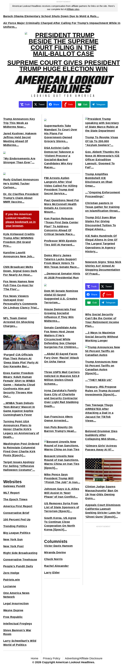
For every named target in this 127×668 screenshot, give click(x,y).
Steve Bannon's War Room (17, 632)
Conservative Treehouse (20, 559)
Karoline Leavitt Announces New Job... (19, 254)
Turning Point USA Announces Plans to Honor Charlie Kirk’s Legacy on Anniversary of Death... (21, 429)
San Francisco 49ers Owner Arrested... (58, 418)
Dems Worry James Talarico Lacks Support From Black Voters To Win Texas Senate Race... (61, 261)
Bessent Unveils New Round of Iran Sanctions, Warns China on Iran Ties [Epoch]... (61, 462)
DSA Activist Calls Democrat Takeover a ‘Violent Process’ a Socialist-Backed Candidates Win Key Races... (59, 157)
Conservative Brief (16, 512)
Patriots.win (11, 579)
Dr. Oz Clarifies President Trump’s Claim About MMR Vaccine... (21, 198)
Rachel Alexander (56, 565)
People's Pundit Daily (18, 566)
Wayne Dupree (13, 610)
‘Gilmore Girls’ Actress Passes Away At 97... (101, 447)
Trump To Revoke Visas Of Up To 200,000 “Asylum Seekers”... (101, 141)
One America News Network (16, 594)
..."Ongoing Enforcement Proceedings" (102, 194)
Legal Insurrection (16, 603)
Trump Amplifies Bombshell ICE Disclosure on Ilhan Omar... (98, 180)
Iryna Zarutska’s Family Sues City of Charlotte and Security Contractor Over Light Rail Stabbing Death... (61, 398)
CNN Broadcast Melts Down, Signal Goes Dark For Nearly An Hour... (20, 270)
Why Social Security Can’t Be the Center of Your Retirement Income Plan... (102, 320)
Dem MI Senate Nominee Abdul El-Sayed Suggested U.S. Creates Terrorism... (61, 296)
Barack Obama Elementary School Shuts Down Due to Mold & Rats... (51, 16)
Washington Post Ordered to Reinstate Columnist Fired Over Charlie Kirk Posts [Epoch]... (21, 449)
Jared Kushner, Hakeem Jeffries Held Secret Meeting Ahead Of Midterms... (20, 139)
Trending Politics (15, 526)
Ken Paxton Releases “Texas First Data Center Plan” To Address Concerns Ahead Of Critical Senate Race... (61, 226)
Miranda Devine (55, 552)
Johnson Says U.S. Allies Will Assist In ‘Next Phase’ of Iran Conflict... (61, 492)
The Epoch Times (15, 499)
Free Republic (13, 617)
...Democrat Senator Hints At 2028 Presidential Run (62, 275)
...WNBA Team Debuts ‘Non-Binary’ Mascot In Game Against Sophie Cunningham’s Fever (19, 409)
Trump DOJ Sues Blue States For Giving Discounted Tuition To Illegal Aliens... (100, 223)
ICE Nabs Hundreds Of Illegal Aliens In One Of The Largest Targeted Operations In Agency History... (101, 243)
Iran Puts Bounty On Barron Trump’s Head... (60, 429)
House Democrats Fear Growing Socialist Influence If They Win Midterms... (60, 315)
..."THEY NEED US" (98, 380)
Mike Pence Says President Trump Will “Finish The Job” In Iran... (62, 478)
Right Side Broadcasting (20, 552)
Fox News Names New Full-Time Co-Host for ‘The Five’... (18, 285)
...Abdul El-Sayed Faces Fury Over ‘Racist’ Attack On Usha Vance (61, 357)
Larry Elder (52, 572)
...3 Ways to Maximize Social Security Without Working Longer (101, 336)
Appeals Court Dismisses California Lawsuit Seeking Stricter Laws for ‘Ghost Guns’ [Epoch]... (103, 510)
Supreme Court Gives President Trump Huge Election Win (63, 66)
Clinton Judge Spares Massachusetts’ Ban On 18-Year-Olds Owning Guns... (101, 492)
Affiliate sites (73, 9)
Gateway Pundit (14, 486)
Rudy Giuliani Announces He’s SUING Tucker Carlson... (21, 183)
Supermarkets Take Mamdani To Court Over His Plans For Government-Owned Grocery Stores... (60, 133)
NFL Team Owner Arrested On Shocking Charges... (18, 322)
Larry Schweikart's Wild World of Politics (19, 642)
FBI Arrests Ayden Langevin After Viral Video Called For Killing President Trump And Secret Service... (60, 185)
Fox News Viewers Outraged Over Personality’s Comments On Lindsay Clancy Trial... (21, 301)
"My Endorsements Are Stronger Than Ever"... (19, 160)
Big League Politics (17, 532)
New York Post (13, 546)
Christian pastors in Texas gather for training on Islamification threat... (102, 207)
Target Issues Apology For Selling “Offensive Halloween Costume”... (19, 466)
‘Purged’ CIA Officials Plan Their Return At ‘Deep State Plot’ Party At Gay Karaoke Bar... (20, 360)
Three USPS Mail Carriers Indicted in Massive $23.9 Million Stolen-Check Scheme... (62, 378)
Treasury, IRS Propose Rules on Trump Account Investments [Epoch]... (102, 390)
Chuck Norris (53, 559)
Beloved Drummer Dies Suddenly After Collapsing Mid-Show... (101, 435)
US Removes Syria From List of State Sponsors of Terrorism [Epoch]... (61, 507)
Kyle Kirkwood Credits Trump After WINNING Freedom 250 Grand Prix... (19, 240)
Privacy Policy (51, 658)
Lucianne (9, 586)
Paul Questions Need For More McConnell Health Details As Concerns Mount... (61, 206)
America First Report (17, 506)
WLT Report (11, 492)
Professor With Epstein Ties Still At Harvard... (60, 242)
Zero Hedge (11, 572)
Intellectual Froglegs (17, 623)
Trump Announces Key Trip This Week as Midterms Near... (19, 122)
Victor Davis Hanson (58, 545)
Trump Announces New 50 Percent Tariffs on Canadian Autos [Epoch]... (101, 367)
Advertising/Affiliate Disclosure (83, 658)
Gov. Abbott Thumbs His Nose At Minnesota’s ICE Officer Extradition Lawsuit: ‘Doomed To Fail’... (102, 159)
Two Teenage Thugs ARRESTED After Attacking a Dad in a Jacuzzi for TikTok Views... (99, 413)
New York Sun (13, 539)
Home (34, 658)
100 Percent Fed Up (17, 519)
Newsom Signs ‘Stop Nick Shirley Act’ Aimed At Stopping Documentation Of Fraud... (103, 267)
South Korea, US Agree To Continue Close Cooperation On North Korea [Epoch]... (60, 523)
